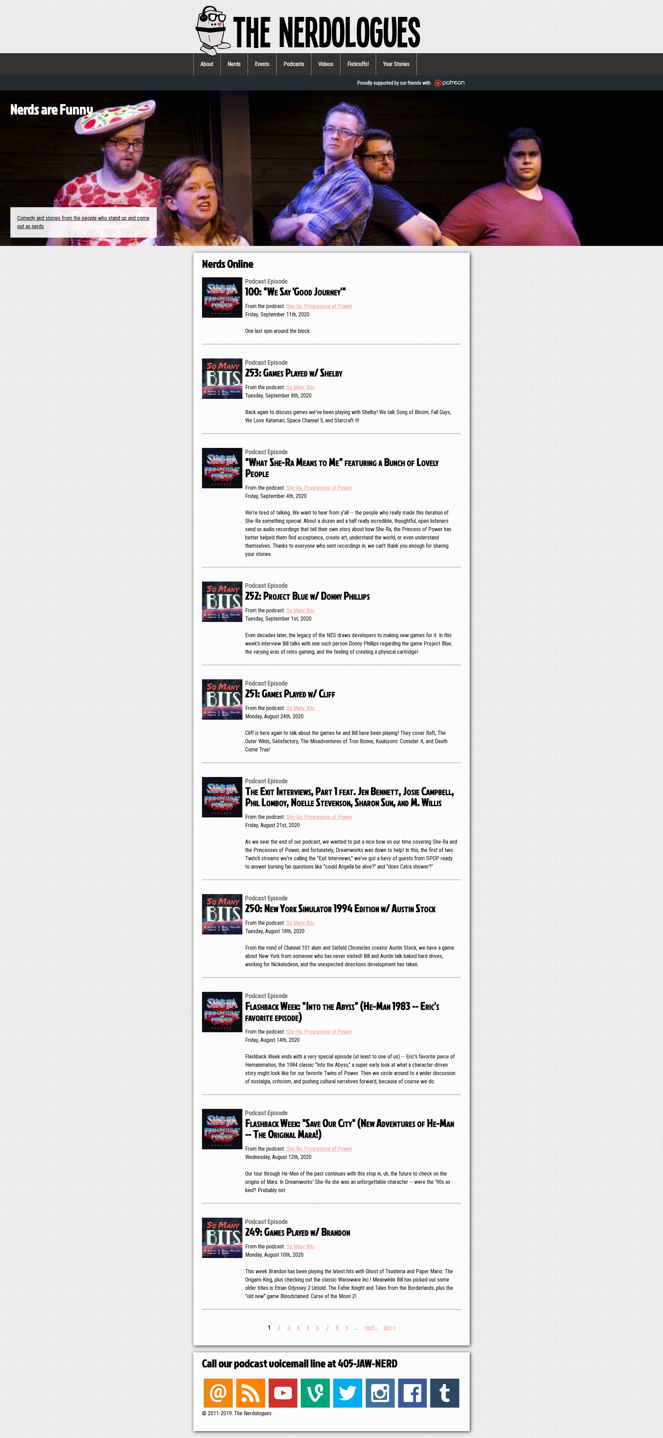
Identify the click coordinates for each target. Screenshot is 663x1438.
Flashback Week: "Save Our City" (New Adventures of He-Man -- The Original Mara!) (349, 1128)
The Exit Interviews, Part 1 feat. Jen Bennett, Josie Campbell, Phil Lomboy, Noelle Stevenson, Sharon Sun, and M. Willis (349, 796)
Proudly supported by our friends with (394, 83)
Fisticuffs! (358, 64)
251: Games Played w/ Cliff (290, 693)
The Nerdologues (327, 31)
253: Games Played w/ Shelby (293, 372)
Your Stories (396, 64)
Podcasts (294, 64)
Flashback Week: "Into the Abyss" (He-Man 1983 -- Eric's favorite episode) (342, 1011)
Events (262, 64)
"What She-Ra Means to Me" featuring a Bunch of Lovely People (342, 467)
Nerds (234, 64)
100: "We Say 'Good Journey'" (295, 291)
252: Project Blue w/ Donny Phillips (307, 595)
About (207, 64)
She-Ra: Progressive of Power (319, 306)
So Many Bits (300, 387)
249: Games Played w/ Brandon (297, 1231)
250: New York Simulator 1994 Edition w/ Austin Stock (340, 907)
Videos (325, 64)
